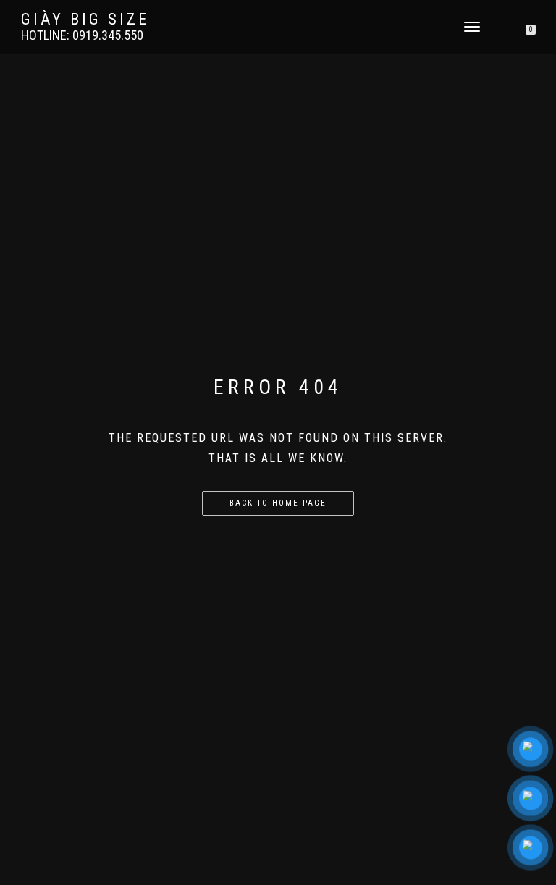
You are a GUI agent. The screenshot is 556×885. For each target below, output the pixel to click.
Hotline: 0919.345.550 (82, 35)
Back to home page (278, 503)
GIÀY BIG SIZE (85, 19)
